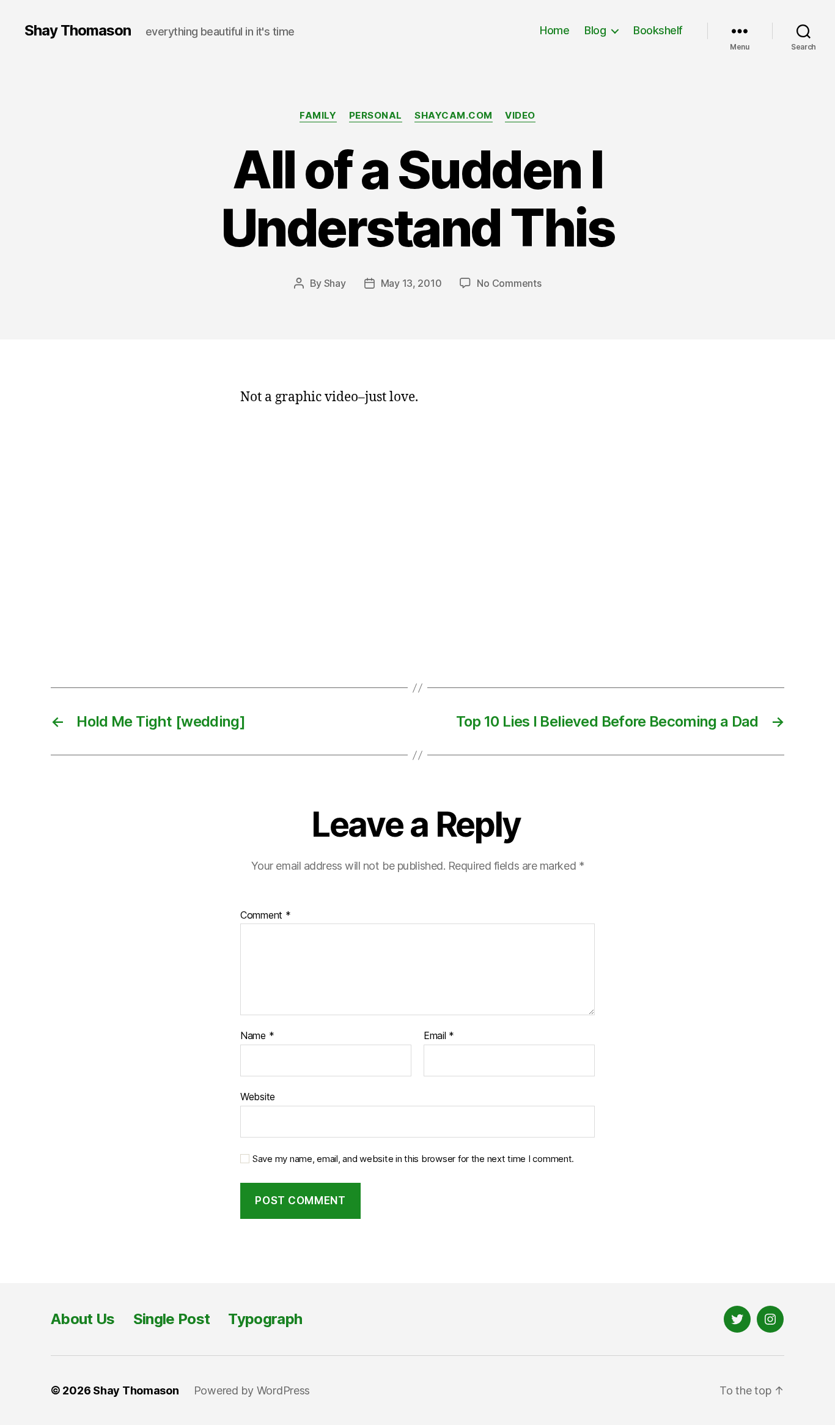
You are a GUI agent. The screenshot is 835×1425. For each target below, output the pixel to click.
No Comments (509, 283)
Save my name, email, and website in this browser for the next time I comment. (413, 1158)
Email (439, 1036)
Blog (595, 30)
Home (554, 30)
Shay (335, 283)
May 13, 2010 (411, 283)
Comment (265, 915)
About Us (83, 1319)
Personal (375, 115)
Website (257, 1096)
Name (257, 1036)
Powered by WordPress (252, 1390)
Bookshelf (658, 30)
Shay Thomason (77, 30)
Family (318, 115)
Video (520, 115)
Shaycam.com (453, 115)
